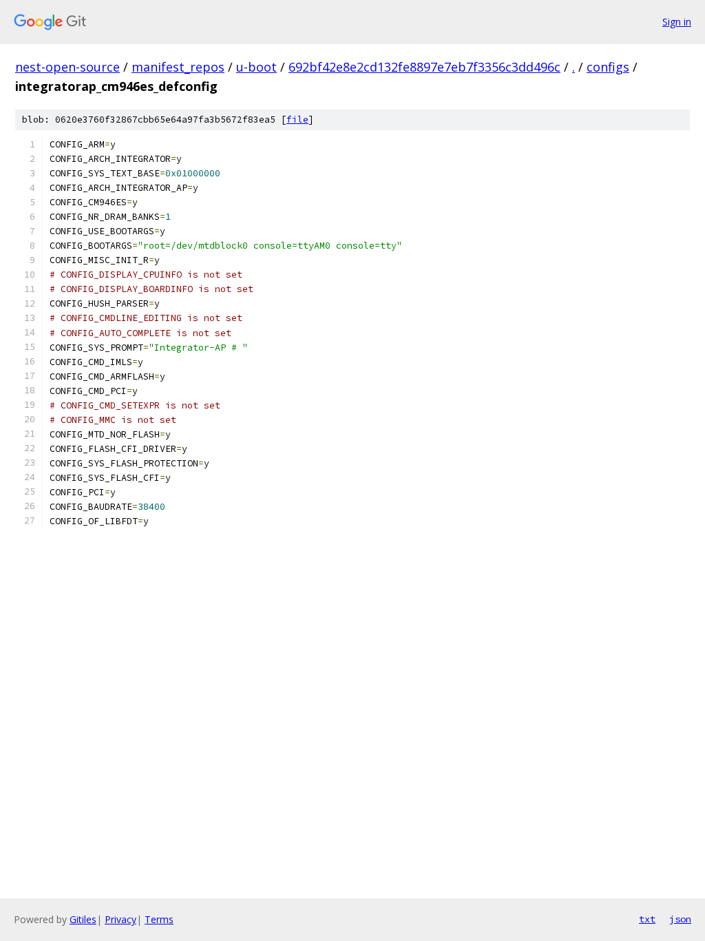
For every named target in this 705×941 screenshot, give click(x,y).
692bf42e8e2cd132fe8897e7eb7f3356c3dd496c (424, 67)
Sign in (676, 21)
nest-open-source (67, 67)
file (297, 119)
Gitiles (83, 919)
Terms (159, 919)
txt (647, 919)
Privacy (120, 919)
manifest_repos (177, 67)
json (680, 919)
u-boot (256, 67)
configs (608, 67)
